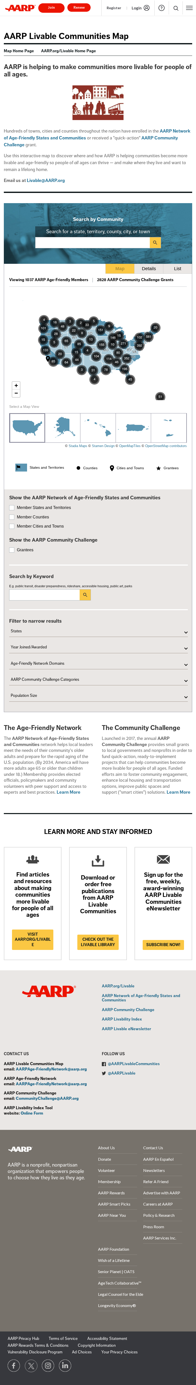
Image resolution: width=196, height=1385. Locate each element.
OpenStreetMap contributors (166, 446)
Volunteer (106, 1170)
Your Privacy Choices (119, 1352)
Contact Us (153, 1147)
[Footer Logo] (20, 1149)
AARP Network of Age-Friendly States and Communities (141, 998)
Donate (104, 1159)
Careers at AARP (158, 1203)
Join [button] (51, 7)
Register (114, 8)
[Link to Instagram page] (48, 1366)
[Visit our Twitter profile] (31, 1366)
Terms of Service (63, 1338)
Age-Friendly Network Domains (37, 663)
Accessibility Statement (107, 1338)
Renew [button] (79, 7)
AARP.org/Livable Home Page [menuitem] (68, 51)
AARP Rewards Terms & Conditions (38, 1345)
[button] (175, 8)
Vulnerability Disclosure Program (35, 1352)
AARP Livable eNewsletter (126, 1029)
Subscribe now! (163, 944)
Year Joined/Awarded (29, 647)
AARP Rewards (111, 1192)
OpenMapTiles (130, 446)
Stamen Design (103, 446)
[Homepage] (20, 8)
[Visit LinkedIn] (65, 1366)
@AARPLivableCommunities (134, 1063)
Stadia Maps (78, 446)
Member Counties (33, 517)
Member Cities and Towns (40, 526)
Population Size (24, 695)
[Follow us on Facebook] (14, 1366)
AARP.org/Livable (118, 986)
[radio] (27, 427)
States (16, 631)
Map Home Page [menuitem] (19, 51)
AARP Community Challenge (128, 1010)
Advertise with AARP (161, 1192)
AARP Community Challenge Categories (45, 679)
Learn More (68, 792)
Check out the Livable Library (98, 942)
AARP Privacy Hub (23, 1338)
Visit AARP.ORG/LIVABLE (33, 940)
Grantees (25, 550)
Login (137, 8)
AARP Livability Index (122, 1019)
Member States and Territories (44, 507)
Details (149, 268)
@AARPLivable (122, 1073)
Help (161, 8)
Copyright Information (97, 1345)
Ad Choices (82, 1352)
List (177, 268)
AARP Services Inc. (159, 1237)
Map (120, 268)
